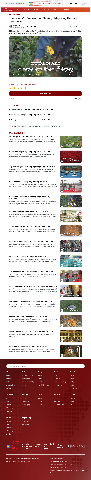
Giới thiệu (23, 445)
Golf (71, 405)
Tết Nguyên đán (55, 126)
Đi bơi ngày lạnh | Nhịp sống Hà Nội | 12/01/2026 (27, 256)
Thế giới (40, 372)
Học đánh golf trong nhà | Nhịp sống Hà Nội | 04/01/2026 (30, 301)
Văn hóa (40, 395)
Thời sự (8, 372)
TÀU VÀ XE (77, 9)
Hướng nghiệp (26, 405)
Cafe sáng (57, 378)
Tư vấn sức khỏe (59, 405)
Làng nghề (41, 401)
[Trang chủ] (18, 9)
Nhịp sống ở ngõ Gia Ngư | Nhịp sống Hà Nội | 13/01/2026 (32, 109)
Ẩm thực (24, 385)
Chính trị (9, 378)
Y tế (55, 398)
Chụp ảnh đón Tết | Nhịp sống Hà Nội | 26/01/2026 (28, 182)
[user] (84, 4)
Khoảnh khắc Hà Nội (28, 382)
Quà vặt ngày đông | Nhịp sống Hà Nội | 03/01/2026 (28, 316)
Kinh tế (56, 372)
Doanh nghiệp (58, 385)
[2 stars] (14, 88)
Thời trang (9, 431)
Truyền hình (25, 421)
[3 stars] (18, 88)
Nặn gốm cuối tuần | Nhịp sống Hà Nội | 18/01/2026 (30, 120)
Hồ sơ (40, 382)
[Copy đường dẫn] (80, 26)
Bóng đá (72, 398)
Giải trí (8, 418)
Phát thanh (25, 424)
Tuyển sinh (25, 401)
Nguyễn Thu (16, 26)
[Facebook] (71, 3)
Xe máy (8, 405)
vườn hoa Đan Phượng (35, 126)
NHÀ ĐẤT (66, 9)
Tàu (7, 401)
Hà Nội (8, 375)
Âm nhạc (8, 434)
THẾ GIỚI (46, 9)
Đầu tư (72, 378)
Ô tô (7, 398)
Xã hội (8, 382)
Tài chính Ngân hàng (60, 382)
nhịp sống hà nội (21, 126)
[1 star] (10, 88)
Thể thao (73, 395)
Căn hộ (72, 382)
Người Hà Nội (26, 378)
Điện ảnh (9, 427)
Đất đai (72, 385)
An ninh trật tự (10, 385)
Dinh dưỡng (57, 401)
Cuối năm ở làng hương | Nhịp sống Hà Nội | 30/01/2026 (30, 152)
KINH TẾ (56, 9)
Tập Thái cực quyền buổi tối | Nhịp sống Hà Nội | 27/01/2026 (32, 167)
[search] (6, 4)
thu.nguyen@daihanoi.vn (18, 27)
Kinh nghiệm (73, 388)
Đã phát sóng (26, 418)
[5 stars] (25, 88)
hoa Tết (46, 126)
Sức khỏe (57, 395)
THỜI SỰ (26, 9)
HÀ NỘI (36, 9)
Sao (7, 424)
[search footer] (8, 366)
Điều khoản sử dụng (29, 446)
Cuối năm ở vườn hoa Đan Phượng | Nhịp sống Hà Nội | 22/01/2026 (30, 198)
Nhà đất (72, 372)
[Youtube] (76, 3)
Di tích (40, 405)
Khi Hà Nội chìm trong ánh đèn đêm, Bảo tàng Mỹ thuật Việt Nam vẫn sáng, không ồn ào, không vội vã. (32, 335)
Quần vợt (72, 401)
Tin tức (40, 375)
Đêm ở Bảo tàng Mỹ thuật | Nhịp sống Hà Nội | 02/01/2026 (31, 331)
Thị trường (9, 408)
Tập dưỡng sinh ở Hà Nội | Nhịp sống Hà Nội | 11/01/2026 (31, 271)
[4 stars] (21, 88)
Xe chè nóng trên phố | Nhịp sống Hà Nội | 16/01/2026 (31, 115)
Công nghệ (9, 388)
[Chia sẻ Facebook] (76, 26)
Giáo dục (25, 395)
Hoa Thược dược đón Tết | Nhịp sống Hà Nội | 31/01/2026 (31, 137)
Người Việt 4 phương (44, 385)
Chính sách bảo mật (38, 445)
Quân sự (40, 378)
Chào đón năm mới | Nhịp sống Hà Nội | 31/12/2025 (28, 346)
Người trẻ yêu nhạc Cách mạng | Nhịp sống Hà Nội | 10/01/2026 (33, 286)
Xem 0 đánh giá (45, 93)
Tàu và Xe (9, 395)
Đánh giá (9, 411)
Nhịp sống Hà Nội (14, 14)
